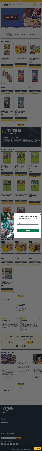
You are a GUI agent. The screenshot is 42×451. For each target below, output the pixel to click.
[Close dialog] (40, 214)
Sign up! (28, 230)
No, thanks (28, 236)
